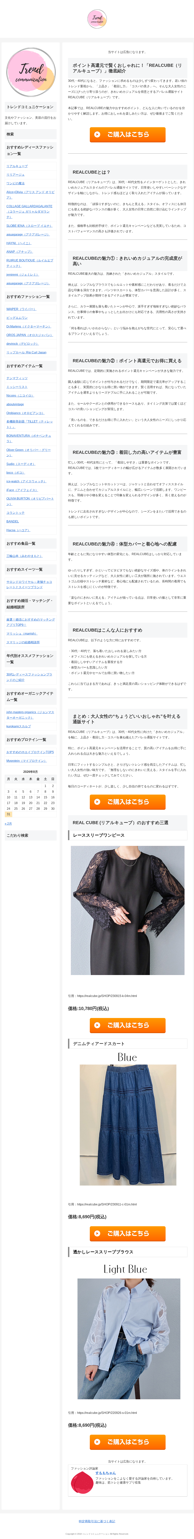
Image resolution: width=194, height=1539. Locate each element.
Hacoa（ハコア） (18, 530)
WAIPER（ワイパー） (21, 309)
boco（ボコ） (15, 472)
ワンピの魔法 (15, 183)
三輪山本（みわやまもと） (24, 556)
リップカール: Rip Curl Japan (26, 352)
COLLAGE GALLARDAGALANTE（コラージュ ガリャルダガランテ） (29, 212)
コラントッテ (15, 512)
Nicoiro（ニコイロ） (20, 395)
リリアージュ (15, 174)
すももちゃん (105, 1473)
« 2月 (8, 823)
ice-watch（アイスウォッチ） (26, 481)
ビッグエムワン (17, 317)
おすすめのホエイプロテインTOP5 (30, 752)
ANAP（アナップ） (19, 251)
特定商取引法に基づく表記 (97, 1521)
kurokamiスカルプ (18, 726)
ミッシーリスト (17, 386)
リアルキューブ (17, 166)
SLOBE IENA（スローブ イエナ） (29, 225)
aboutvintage (15, 404)
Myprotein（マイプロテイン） (26, 760)
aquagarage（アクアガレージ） (28, 234)
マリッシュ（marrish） (22, 633)
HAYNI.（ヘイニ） (19, 243)
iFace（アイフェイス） (22, 490)
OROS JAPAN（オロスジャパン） (29, 335)
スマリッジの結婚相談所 (23, 642)
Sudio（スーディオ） (21, 464)
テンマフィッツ (17, 378)
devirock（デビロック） (22, 343)
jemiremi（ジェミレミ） (22, 274)
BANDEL (12, 521)
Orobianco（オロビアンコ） (25, 413)
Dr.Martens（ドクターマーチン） (28, 326)
